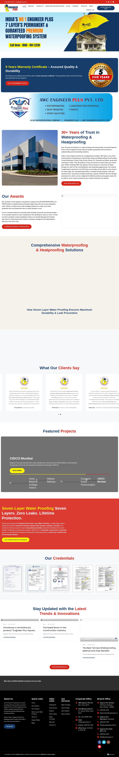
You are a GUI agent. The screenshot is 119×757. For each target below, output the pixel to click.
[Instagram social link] (111, 2)
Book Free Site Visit (106, 8)
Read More (17, 470)
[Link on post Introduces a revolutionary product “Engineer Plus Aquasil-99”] (20, 620)
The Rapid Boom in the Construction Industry (54, 629)
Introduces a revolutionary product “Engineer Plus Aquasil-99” (19, 630)
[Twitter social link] (108, 2)
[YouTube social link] (113, 2)
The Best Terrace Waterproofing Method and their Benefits (99, 649)
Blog (4, 624)
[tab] (22, 483)
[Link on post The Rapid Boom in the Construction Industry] (59, 620)
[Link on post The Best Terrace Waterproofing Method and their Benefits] (99, 630)
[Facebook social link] (106, 2)
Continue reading (9, 637)
